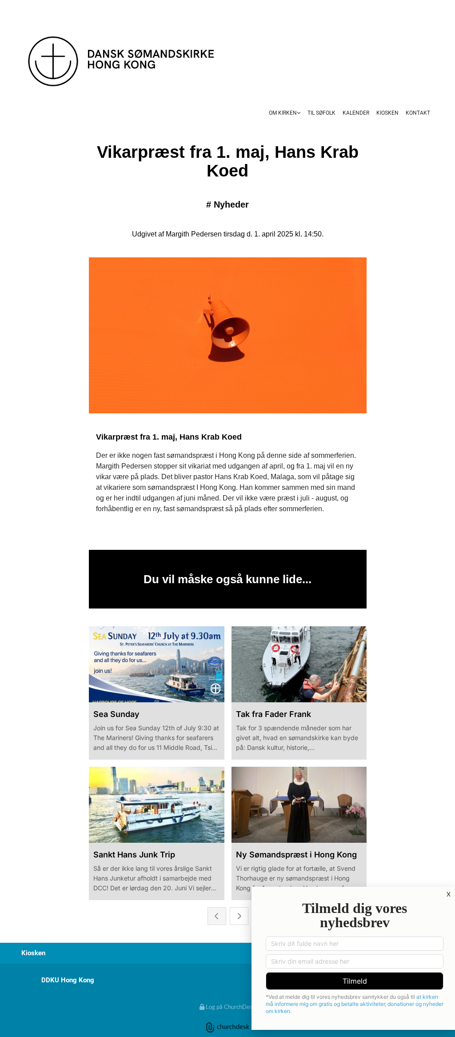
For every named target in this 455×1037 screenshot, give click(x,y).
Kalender (356, 113)
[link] (284, 113)
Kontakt (418, 113)
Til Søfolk (321, 113)
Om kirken (283, 113)
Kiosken (387, 113)
